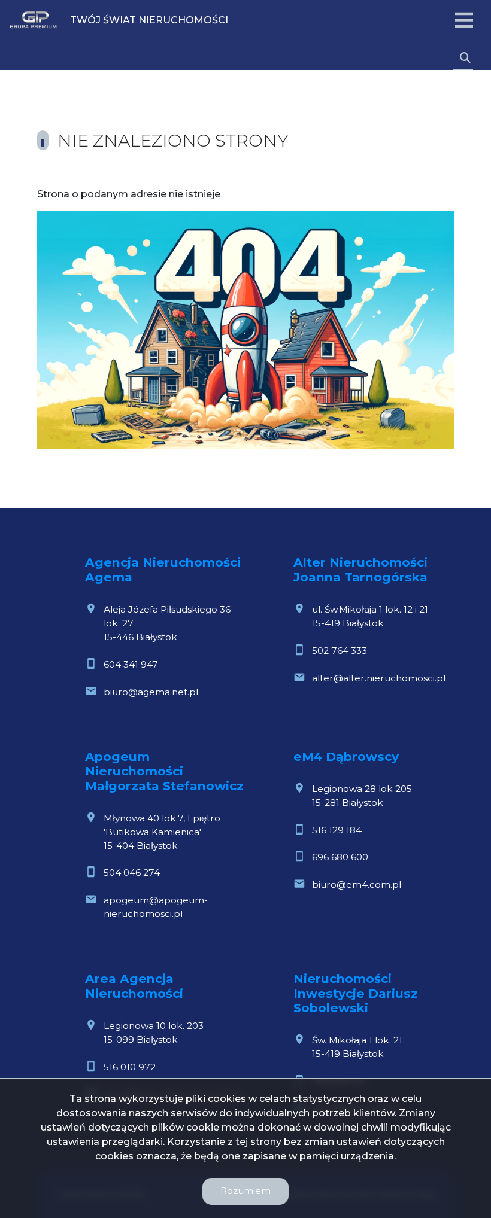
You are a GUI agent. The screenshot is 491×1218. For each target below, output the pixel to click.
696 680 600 (340, 857)
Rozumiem (245, 1190)
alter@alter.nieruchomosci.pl (378, 678)
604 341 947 (131, 664)
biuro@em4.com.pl (356, 884)
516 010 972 (130, 1067)
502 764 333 (339, 650)
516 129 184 (337, 830)
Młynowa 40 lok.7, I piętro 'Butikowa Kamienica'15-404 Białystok (162, 831)
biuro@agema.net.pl (151, 692)
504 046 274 (132, 872)
